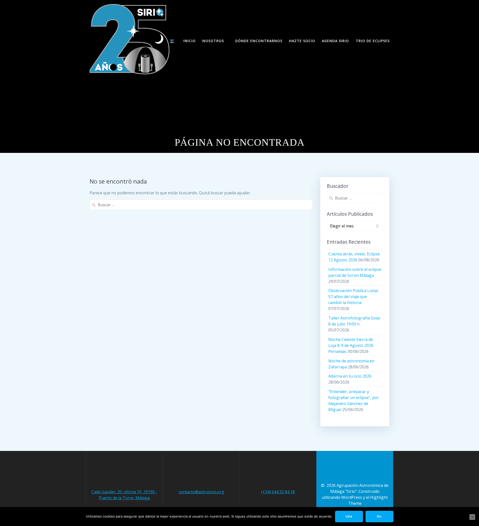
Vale (349, 516)
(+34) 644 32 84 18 (278, 492)
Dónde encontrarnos (258, 40)
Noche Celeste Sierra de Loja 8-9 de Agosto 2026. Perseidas (351, 345)
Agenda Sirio (335, 40)
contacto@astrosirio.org (201, 492)
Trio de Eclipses (373, 40)
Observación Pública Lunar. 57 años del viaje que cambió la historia (353, 296)
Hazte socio (302, 40)
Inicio (189, 40)
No (379, 516)
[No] (472, 517)
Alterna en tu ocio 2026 (349, 376)
